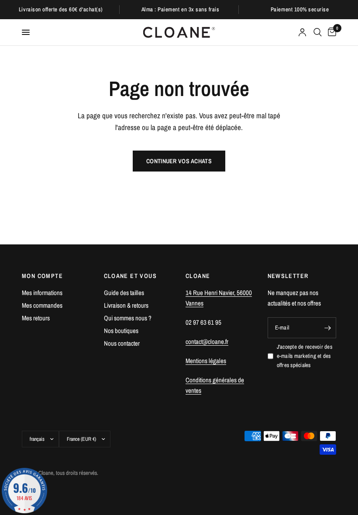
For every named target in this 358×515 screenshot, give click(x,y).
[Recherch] (317, 32)
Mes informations (42, 292)
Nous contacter (122, 343)
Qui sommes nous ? (127, 318)
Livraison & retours (126, 305)
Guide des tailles (124, 292)
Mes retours (36, 318)
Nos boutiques (121, 330)
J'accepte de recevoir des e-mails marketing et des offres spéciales (305, 356)
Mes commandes (42, 305)
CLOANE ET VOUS (130, 276)
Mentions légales (206, 360)
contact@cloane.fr (207, 341)
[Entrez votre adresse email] (327, 327)
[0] (330, 32)
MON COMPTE (42, 276)
